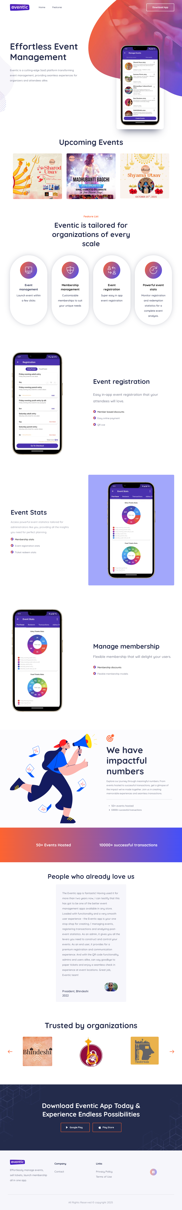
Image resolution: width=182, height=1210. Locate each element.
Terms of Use (104, 1176)
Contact (59, 1171)
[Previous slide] (10, 1051)
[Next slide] (172, 1051)
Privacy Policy (104, 1171)
